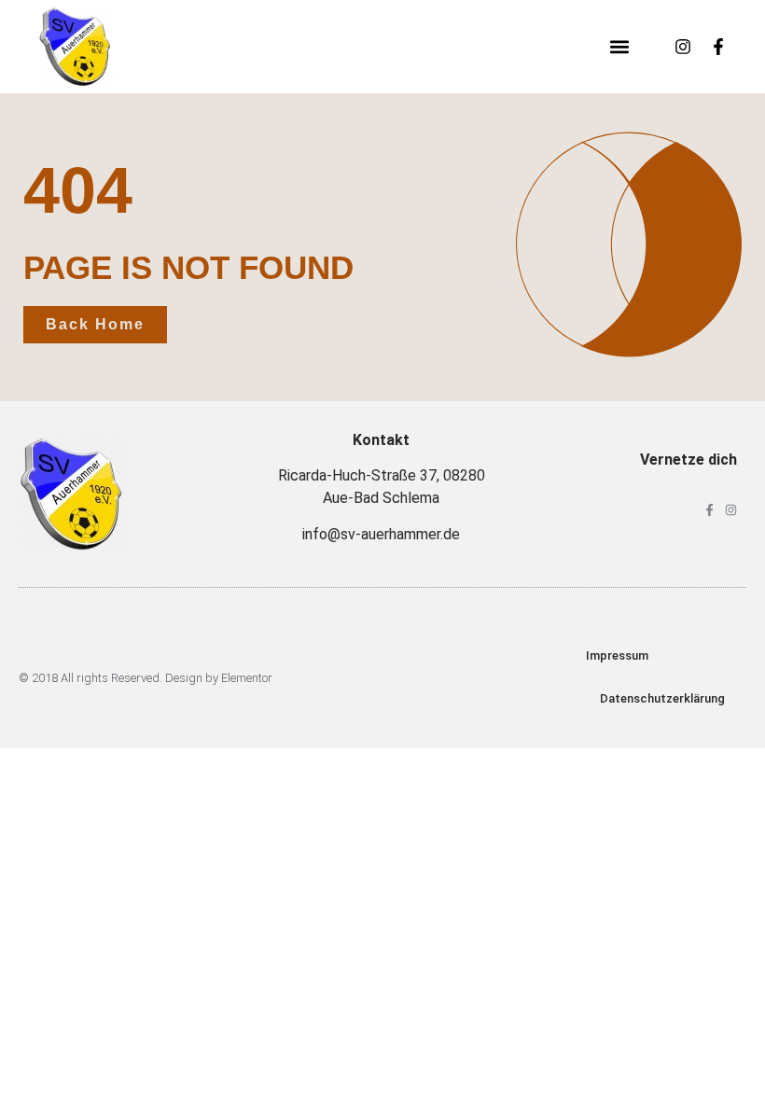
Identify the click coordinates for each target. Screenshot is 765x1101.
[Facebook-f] (718, 46)
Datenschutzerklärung (662, 698)
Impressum (617, 655)
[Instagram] (683, 46)
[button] (619, 47)
